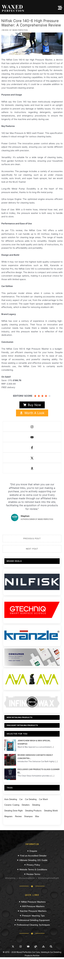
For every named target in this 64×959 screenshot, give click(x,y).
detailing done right (13, 810)
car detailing (31, 799)
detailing (36, 805)
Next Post (32, 549)
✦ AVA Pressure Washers (32, 906)
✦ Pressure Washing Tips (32, 915)
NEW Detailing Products (19, 717)
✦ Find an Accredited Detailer (32, 855)
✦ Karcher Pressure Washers (32, 911)
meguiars (8, 816)
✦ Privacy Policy (32, 865)
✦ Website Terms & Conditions (32, 869)
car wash (43, 799)
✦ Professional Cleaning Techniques (32, 925)
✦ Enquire (32, 851)
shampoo (28, 816)
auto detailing (10, 799)
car (21, 799)
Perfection (13, 10)
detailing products (33, 810)
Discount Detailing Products (22, 725)
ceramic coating (11, 805)
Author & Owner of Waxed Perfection (37, 519)
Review (5, 30)
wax (37, 816)
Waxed (12, 7)
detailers (26, 805)
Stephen (25, 516)
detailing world (51, 810)
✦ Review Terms (32, 874)
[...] (52, 747)
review (18, 816)
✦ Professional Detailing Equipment (32, 920)
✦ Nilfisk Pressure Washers (32, 902)
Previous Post (32, 538)
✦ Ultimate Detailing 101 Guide (32, 860)
